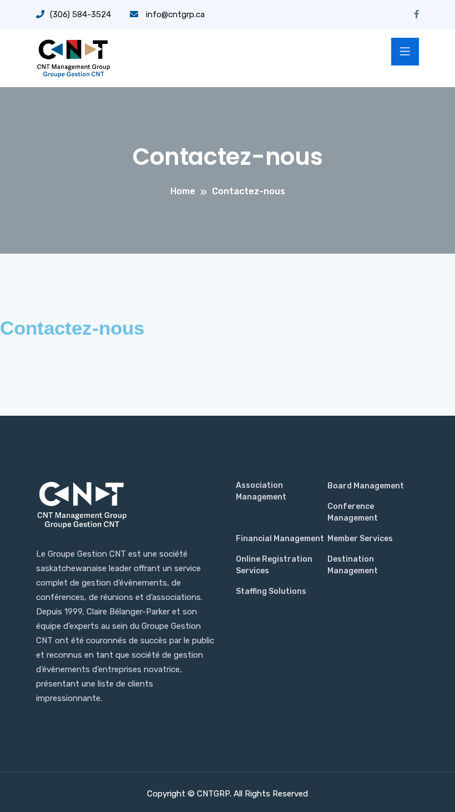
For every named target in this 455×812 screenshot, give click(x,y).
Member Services (360, 538)
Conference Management (352, 512)
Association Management (261, 491)
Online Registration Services (274, 565)
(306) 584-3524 (80, 14)
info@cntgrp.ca (174, 14)
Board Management (365, 486)
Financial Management (280, 538)
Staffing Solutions (271, 591)
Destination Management (352, 565)
